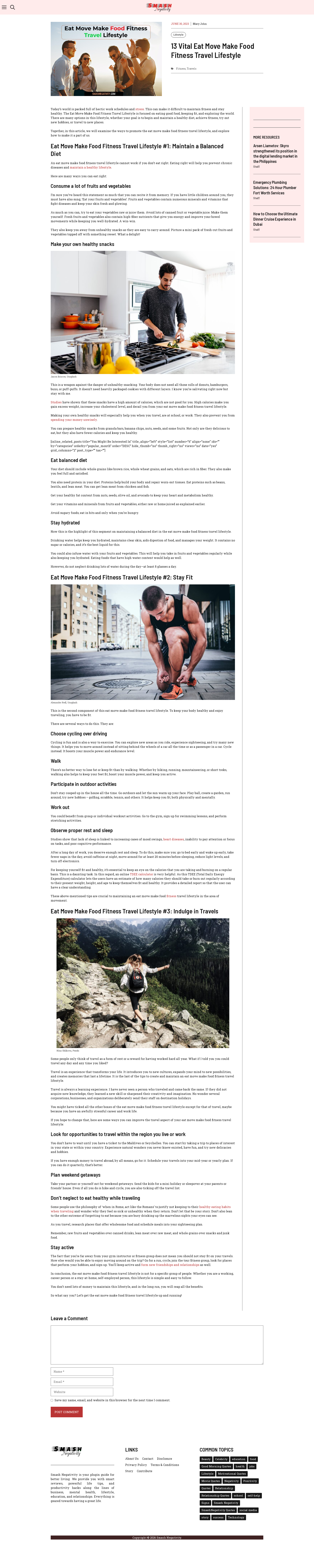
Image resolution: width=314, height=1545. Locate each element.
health (240, 1466)
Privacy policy (136, 1465)
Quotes (206, 1488)
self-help (254, 1495)
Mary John (200, 24)
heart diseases (173, 839)
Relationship (224, 1488)
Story (129, 1471)
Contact (147, 1458)
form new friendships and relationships (170, 1265)
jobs (252, 1466)
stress (139, 109)
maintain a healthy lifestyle (90, 167)
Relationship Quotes (215, 1495)
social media (248, 1510)
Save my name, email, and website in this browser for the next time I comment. (112, 1400)
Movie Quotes (211, 1481)
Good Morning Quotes (216, 1466)
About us (131, 1458)
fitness (171, 896)
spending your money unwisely (74, 420)
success (218, 1517)
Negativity (231, 1481)
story (205, 1517)
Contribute (144, 1471)
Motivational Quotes (232, 1473)
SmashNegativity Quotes (218, 1510)
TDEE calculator (141, 874)
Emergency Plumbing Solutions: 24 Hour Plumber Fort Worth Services (274, 187)
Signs (205, 1503)
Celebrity (221, 1459)
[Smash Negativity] (159, 7)
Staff (256, 167)
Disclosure (164, 1458)
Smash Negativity (226, 1503)
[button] (12, 7)
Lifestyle (178, 34)
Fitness (181, 68)
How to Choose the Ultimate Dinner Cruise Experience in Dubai (275, 219)
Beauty (206, 1459)
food (253, 1459)
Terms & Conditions (165, 1465)
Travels (191, 68)
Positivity (250, 1481)
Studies (56, 402)
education (238, 1459)
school (238, 1495)
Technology (236, 1517)
